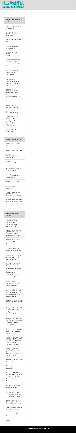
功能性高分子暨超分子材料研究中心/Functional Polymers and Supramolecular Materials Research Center (14, 412)
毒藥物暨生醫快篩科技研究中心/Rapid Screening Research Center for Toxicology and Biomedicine (14, 364)
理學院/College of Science (14, 150)
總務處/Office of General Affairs (13, 54)
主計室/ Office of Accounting (11, 130)
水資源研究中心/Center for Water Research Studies (14, 249)
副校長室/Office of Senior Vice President (14, 27)
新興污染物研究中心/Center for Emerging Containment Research (13, 275)
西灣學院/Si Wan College (13, 182)
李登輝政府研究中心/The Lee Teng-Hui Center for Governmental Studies (13, 394)
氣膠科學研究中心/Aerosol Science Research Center (14, 402)
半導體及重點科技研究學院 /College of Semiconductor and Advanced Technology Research (14, 203)
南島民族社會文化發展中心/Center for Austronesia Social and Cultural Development (14, 321)
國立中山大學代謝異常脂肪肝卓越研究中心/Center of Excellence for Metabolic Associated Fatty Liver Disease (14, 377)
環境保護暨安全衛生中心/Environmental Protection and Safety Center (13, 63)
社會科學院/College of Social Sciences (13, 176)
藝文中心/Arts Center (12, 112)
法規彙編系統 (13, 4)
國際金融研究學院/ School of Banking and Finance (14, 194)
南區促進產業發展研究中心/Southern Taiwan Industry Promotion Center (14, 233)
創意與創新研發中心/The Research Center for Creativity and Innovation (13, 266)
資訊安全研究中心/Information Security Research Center (13, 283)
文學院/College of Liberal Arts (13, 145)
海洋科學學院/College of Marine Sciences (13, 169)
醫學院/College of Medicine (11, 187)
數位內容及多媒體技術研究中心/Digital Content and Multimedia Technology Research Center (14, 293)
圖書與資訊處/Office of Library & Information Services (13, 99)
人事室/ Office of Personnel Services (12, 106)
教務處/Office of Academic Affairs (14, 41)
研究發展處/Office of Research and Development (12, 72)
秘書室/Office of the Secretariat (12, 34)
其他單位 (8, 420)
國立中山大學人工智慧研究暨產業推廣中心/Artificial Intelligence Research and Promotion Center (14, 311)
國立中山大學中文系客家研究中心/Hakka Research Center (14, 331)
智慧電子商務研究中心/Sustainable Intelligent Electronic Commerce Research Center (13, 352)
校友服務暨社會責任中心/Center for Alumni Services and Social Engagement (13, 82)
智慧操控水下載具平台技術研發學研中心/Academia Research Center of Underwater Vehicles (14, 341)
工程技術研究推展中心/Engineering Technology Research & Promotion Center (13, 223)
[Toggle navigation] (71, 5)
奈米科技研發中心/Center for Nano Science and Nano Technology (14, 257)
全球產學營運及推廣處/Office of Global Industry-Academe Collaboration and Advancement (12, 121)
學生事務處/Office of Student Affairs (12, 47)
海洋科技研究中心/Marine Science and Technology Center (14, 242)
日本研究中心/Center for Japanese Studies (13, 386)
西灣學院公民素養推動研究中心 (14, 302)
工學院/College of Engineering (11, 156)
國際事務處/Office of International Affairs (12, 91)
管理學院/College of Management (12, 163)
